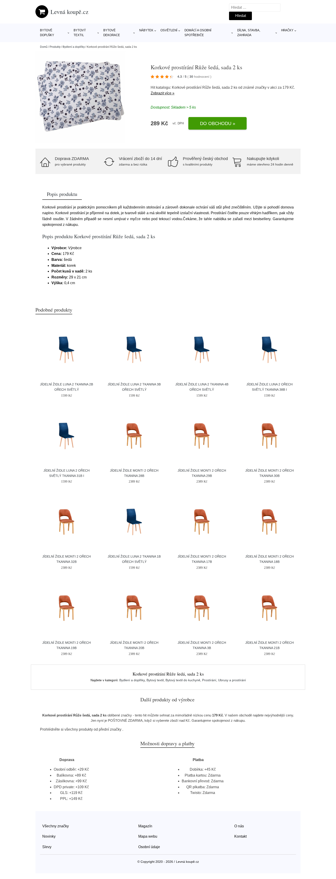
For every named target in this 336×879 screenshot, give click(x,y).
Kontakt (240, 836)
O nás (239, 826)
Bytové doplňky (47, 33)
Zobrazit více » (162, 93)
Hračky (287, 30)
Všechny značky (55, 826)
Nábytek (146, 30)
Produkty (55, 46)
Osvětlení (168, 30)
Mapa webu (147, 836)
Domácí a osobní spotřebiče (197, 33)
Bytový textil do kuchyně (182, 680)
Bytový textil (80, 33)
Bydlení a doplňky (74, 46)
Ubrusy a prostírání (232, 680)
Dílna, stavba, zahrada (248, 33)
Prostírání (209, 680)
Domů (44, 46)
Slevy (46, 847)
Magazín (145, 826)
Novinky (49, 836)
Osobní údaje (149, 847)
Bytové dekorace (111, 33)
